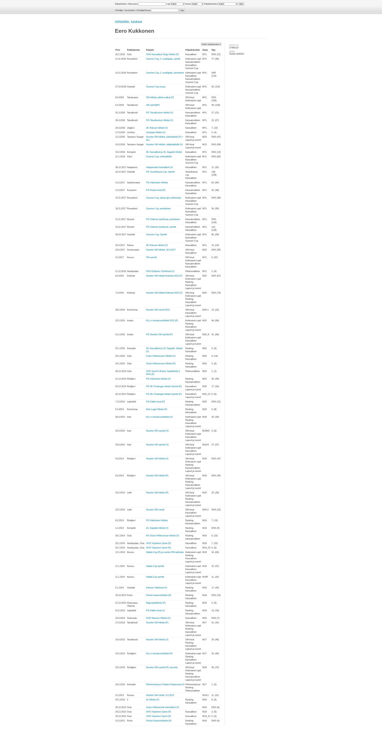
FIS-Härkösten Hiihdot (157, 182)
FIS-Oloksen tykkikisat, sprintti (161, 227)
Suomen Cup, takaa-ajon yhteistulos (163, 197)
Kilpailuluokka (211, 4)
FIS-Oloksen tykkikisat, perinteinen (163, 219)
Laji (168, 4)
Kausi (188, 4)
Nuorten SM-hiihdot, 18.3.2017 (161, 249)
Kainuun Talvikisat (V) (156, 587)
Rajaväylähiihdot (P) (156, 602)
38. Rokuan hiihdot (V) (157, 245)
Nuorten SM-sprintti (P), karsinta (162, 667)
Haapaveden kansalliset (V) (159, 167)
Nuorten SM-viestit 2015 (158, 309)
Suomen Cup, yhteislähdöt (159, 156)
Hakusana (133, 4)
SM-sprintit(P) (153, 105)
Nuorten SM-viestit (155, 509)
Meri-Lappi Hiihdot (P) (156, 409)
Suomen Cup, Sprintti (156, 234)
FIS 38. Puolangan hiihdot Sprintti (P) (164, 386)
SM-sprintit (151, 257)
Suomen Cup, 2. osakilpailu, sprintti (163, 59)
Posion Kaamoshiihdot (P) (158, 720)
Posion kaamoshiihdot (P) (158, 595)
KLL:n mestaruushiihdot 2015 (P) (162, 320)
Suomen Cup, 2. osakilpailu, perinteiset (165, 72)
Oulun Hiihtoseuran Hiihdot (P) (161, 363)
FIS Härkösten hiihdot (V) (158, 378)
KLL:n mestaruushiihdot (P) (159, 653)
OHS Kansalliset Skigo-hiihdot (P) (162, 54)
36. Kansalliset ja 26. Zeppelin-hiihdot (164, 152)
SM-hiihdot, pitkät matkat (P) (160, 97)
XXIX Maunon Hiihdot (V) (158, 618)
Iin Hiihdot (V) (152, 699)
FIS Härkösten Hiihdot (157, 520)
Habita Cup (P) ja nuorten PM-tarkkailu (165, 552)
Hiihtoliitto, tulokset (128, 22)
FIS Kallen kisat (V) (155, 610)
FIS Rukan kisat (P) (155, 190)
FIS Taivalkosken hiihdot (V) (159, 112)
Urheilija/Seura (143, 10)
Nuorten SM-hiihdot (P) (157, 475)
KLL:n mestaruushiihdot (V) (159, 417)
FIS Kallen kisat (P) (155, 401)
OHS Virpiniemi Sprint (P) (158, 543)
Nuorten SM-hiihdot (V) (157, 458)
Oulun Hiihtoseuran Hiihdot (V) (161, 356)
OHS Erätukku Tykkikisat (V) (160, 271)
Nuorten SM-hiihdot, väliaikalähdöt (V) (164, 144)
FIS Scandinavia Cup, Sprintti (160, 171)
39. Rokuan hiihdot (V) (157, 128)
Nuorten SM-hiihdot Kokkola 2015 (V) (164, 292)
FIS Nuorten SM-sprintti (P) (159, 334)
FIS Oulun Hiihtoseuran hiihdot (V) (162, 535)
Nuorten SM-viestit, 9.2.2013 (160, 695)
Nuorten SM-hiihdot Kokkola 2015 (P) (164, 275)
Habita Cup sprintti (155, 566)
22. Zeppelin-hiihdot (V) (157, 528)
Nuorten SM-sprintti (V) (157, 430)
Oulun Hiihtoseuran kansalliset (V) (162, 707)
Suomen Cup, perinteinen (158, 208)
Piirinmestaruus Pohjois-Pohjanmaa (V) (165, 684)
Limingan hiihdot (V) (155, 132)
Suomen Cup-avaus (156, 86)
